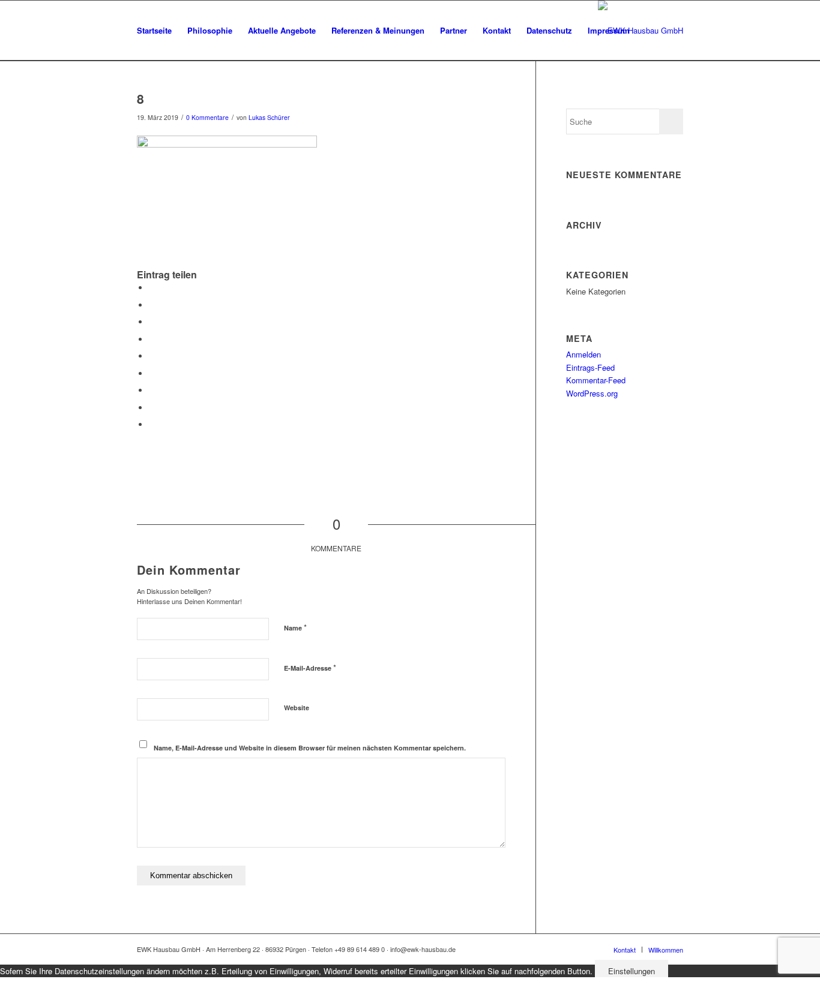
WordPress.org (592, 393)
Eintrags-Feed (590, 367)
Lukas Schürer (269, 117)
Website (296, 707)
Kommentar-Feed (596, 380)
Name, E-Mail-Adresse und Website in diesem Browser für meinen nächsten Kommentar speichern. (310, 747)
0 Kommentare (207, 117)
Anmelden (583, 354)
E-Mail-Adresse (310, 667)
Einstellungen (631, 971)
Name (295, 627)
